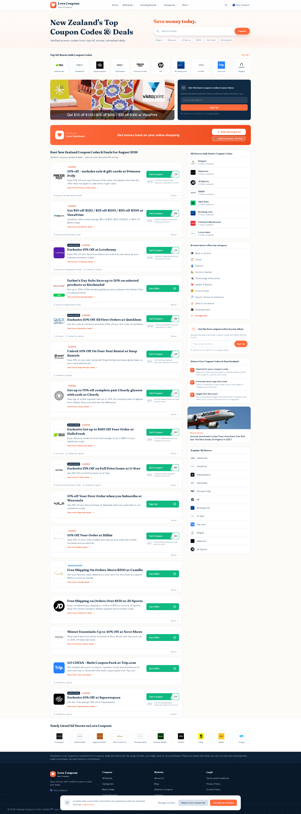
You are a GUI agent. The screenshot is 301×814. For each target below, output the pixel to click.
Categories (169, 5)
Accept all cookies (223, 802)
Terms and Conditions (217, 778)
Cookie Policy (213, 789)
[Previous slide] (55, 99)
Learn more (88, 804)
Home (115, 5)
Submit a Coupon (163, 789)
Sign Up (214, 107)
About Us (159, 778)
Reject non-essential (193, 802)
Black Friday (108, 789)
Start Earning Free (231, 131)
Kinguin (159, 40)
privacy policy (213, 113)
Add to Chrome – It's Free (231, 138)
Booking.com (227, 40)
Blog (156, 783)
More (185, 5)
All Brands (128, 5)
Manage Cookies (166, 802)
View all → (246, 55)
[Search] (226, 5)
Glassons (171, 40)
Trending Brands (148, 5)
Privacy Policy (213, 783)
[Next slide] (169, 99)
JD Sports (186, 40)
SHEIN (198, 40)
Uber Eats (211, 40)
